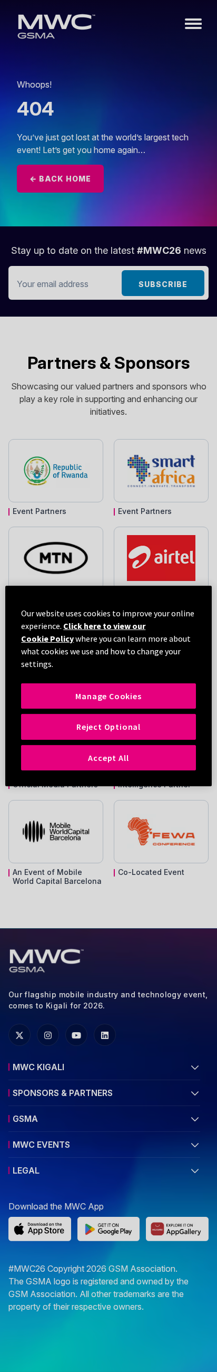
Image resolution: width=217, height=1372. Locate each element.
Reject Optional (108, 726)
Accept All (108, 757)
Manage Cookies (108, 696)
